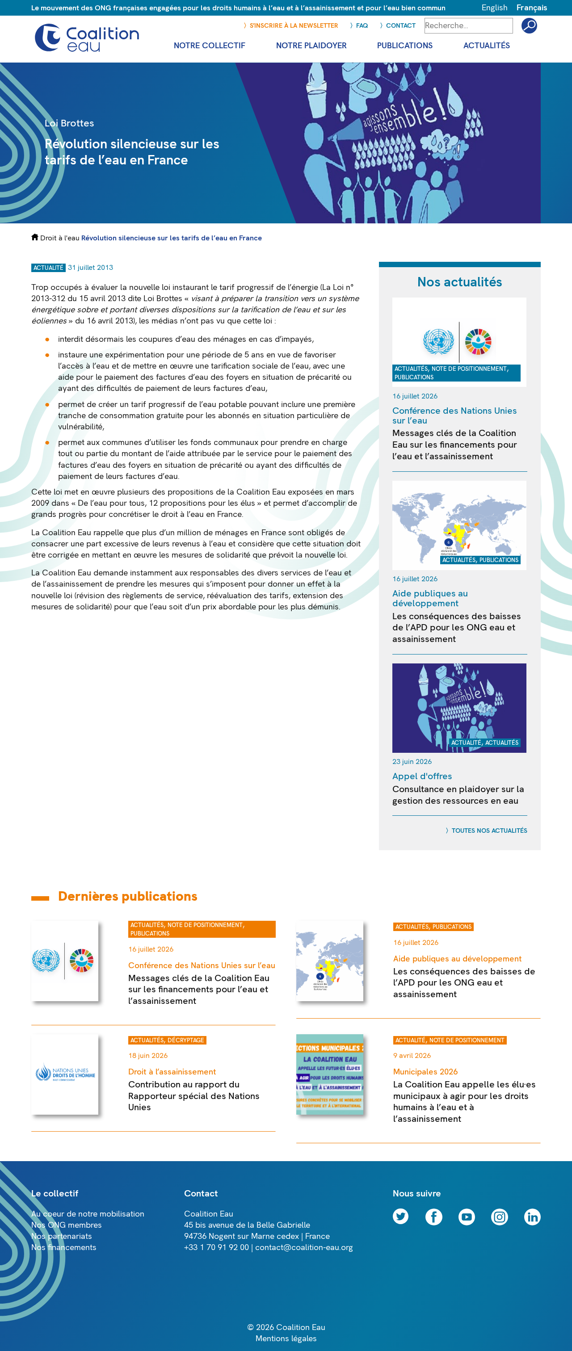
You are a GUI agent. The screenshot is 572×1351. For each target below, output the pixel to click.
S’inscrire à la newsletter (294, 25)
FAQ (362, 25)
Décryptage (186, 1040)
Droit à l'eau (60, 238)
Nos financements (64, 1247)
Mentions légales (286, 1338)
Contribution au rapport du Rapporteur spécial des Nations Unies (194, 1095)
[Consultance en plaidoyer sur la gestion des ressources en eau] (459, 750)
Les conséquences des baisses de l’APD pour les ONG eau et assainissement (456, 627)
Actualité (48, 268)
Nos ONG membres (66, 1225)
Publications (414, 377)
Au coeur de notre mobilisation (87, 1214)
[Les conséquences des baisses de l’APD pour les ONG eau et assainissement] (459, 567)
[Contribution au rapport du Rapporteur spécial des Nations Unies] (64, 1112)
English (495, 8)
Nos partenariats (61, 1236)
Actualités (411, 369)
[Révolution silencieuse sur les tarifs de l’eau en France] (391, 221)
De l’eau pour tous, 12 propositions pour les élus (166, 503)
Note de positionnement (469, 369)
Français (532, 8)
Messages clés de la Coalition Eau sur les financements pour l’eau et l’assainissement (454, 444)
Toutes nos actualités (489, 831)
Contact (401, 25)
